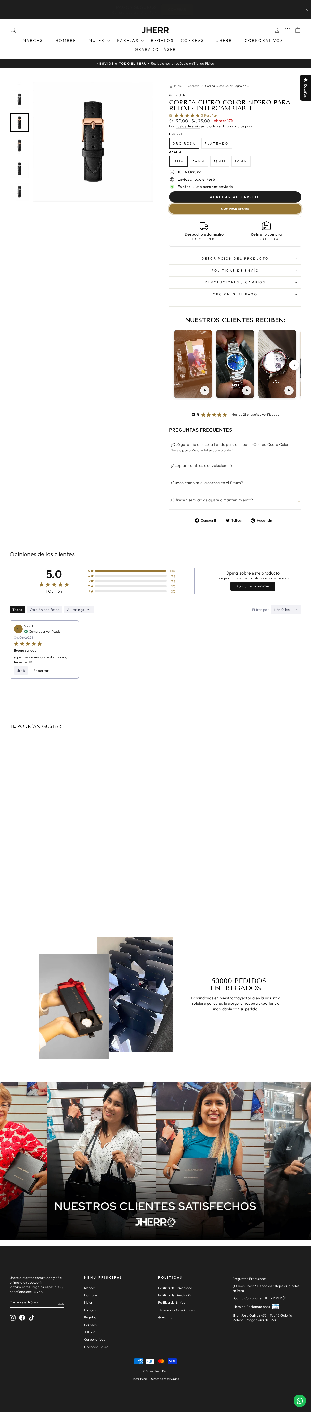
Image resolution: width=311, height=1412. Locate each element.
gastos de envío (188, 126)
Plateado (217, 143)
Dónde (188, 9)
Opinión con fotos (44, 609)
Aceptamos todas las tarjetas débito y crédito (44, 890)
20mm (241, 161)
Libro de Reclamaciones (251, 1306)
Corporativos (265, 40)
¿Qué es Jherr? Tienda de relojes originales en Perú (266, 1288)
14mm (199, 161)
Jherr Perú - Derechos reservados (155, 1379)
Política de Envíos (171, 1302)
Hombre (66, 40)
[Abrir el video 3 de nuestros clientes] (277, 364)
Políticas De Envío (235, 270)
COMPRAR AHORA (235, 209)
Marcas (33, 40)
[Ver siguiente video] (294, 365)
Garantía (165, 1317)
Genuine (179, 95)
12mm (178, 161)
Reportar (41, 670)
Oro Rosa (184, 143)
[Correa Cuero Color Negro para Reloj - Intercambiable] (44, 792)
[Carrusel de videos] (235, 365)
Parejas (128, 40)
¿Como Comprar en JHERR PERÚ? (259, 1298)
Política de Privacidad (175, 1288)
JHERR (224, 40)
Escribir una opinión (252, 586)
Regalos (162, 40)
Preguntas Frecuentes (250, 1278)
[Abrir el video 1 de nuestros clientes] (193, 364)
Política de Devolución (175, 1295)
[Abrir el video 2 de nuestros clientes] (235, 364)
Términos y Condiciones (176, 1310)
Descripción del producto (235, 258)
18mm (220, 161)
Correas (193, 40)
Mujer (97, 40)
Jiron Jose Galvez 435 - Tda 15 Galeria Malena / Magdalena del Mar (262, 1317)
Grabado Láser (155, 49)
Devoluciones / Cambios (235, 282)
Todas (17, 609)
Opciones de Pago (235, 294)
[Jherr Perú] (155, 30)
